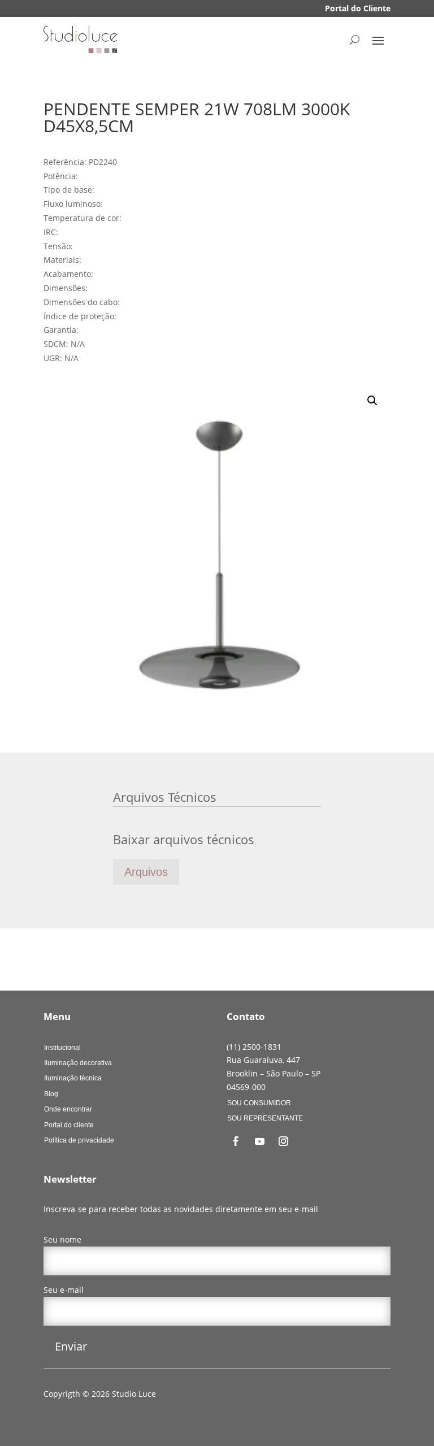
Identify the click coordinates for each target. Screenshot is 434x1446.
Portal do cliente (69, 1125)
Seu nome (62, 1239)
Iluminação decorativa (78, 1063)
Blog (51, 1094)
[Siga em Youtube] (260, 1141)
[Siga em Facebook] (236, 1141)
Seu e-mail (64, 1289)
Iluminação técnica (73, 1078)
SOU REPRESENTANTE (265, 1118)
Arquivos (146, 872)
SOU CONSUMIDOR (259, 1103)
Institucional (62, 1048)
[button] (372, 400)
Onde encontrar (68, 1109)
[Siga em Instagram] (283, 1141)
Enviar (71, 1346)
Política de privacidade (79, 1140)
